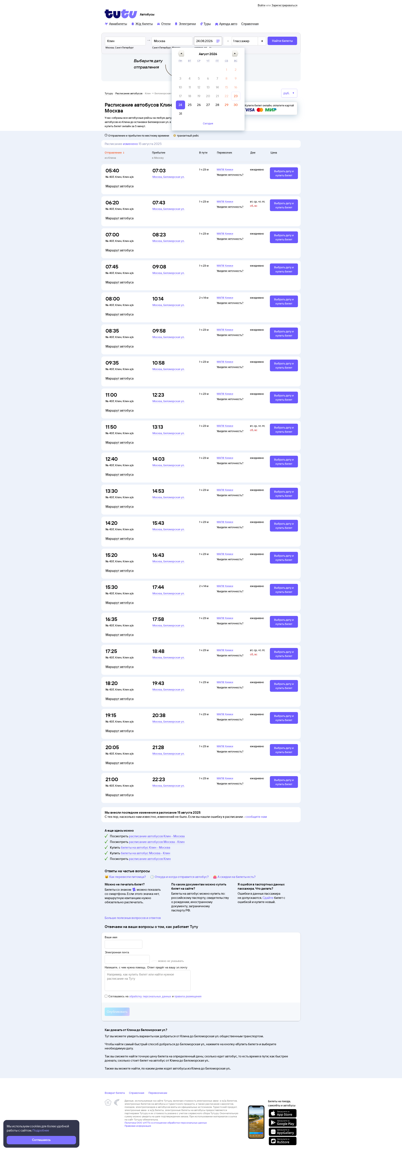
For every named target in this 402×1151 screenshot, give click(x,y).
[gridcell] (226, 69)
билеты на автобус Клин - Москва (145, 847)
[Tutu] (121, 14)
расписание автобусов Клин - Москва (157, 836)
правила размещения (187, 996)
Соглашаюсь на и (154, 996)
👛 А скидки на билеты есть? (234, 877)
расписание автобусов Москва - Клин (157, 842)
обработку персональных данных (150, 996)
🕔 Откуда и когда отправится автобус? (179, 877)
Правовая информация (138, 1125)
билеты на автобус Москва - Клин (145, 853)
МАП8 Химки (225, 169)
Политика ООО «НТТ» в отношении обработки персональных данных (166, 1122)
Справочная (136, 1092)
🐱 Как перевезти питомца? (125, 877)
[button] (181, 53)
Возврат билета (115, 1092)
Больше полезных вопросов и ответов (133, 918)
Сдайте (268, 898)
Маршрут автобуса (120, 186)
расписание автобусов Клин (150, 859)
